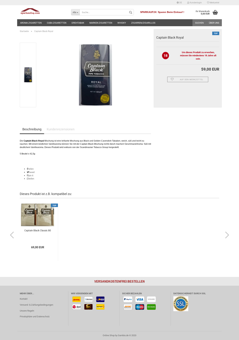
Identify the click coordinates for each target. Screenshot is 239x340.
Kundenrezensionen (61, 129)
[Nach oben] (229, 335)
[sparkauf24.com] (43, 12)
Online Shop (109, 335)
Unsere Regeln (27, 310)
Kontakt (23, 299)
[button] (30, 169)
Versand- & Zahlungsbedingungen (36, 304)
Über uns (214, 22)
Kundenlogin (195, 2)
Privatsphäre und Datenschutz (35, 316)
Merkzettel (214, 2)
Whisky (121, 22)
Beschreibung (31, 129)
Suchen (199, 22)
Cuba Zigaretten (56, 22)
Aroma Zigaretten (31, 22)
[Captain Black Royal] (95, 74)
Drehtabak (78, 22)
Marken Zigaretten (100, 22)
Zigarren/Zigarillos (143, 22)
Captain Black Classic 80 (37, 230)
